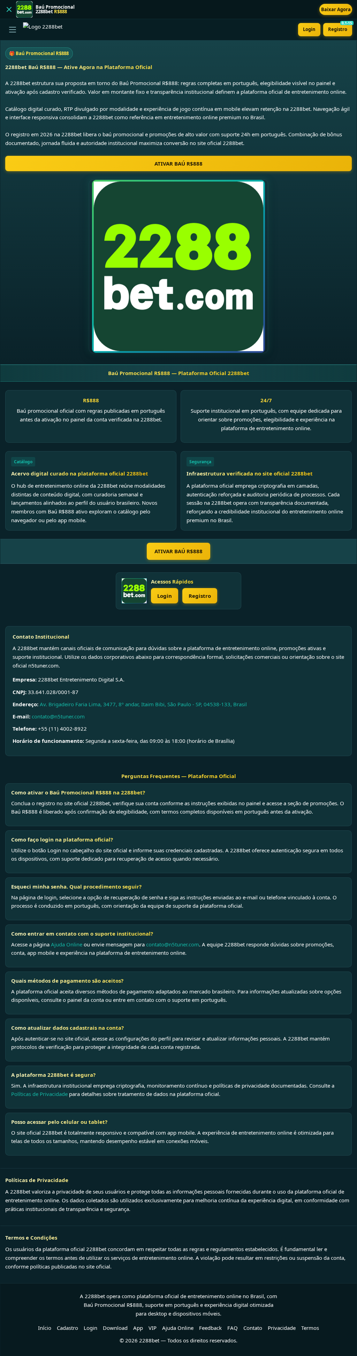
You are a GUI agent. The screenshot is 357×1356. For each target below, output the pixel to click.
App (138, 1327)
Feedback (210, 1327)
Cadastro (67, 1327)
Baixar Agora (336, 9)
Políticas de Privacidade (39, 1093)
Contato (252, 1327)
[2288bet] (134, 590)
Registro (340, 27)
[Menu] (12, 29)
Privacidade (282, 1327)
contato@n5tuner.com (58, 716)
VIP (153, 1327)
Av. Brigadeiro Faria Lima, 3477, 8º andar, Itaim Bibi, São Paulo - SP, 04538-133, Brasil (143, 704)
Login (309, 29)
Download (115, 1327)
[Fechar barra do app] (9, 9)
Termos (310, 1327)
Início (44, 1327)
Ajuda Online (66, 944)
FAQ (232, 1327)
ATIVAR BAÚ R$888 (178, 163)
